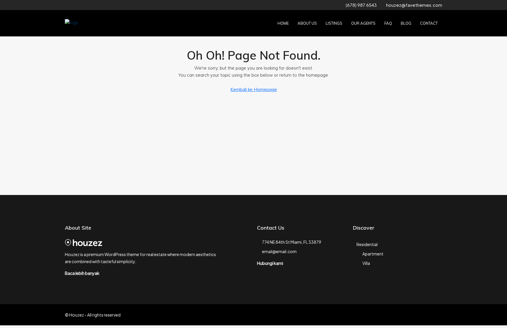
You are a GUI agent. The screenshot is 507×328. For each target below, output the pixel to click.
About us (307, 23)
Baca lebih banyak (82, 273)
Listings (334, 23)
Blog (406, 23)
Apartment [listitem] (372, 253)
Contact (429, 23)
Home (283, 23)
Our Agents (363, 23)
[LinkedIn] (427, 314)
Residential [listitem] (367, 244)
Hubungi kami (270, 263)
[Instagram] (416, 314)
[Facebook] (396, 314)
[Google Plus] (437, 314)
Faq (388, 23)
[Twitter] (406, 314)
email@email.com (279, 251)
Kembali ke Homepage (253, 89)
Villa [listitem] (366, 263)
